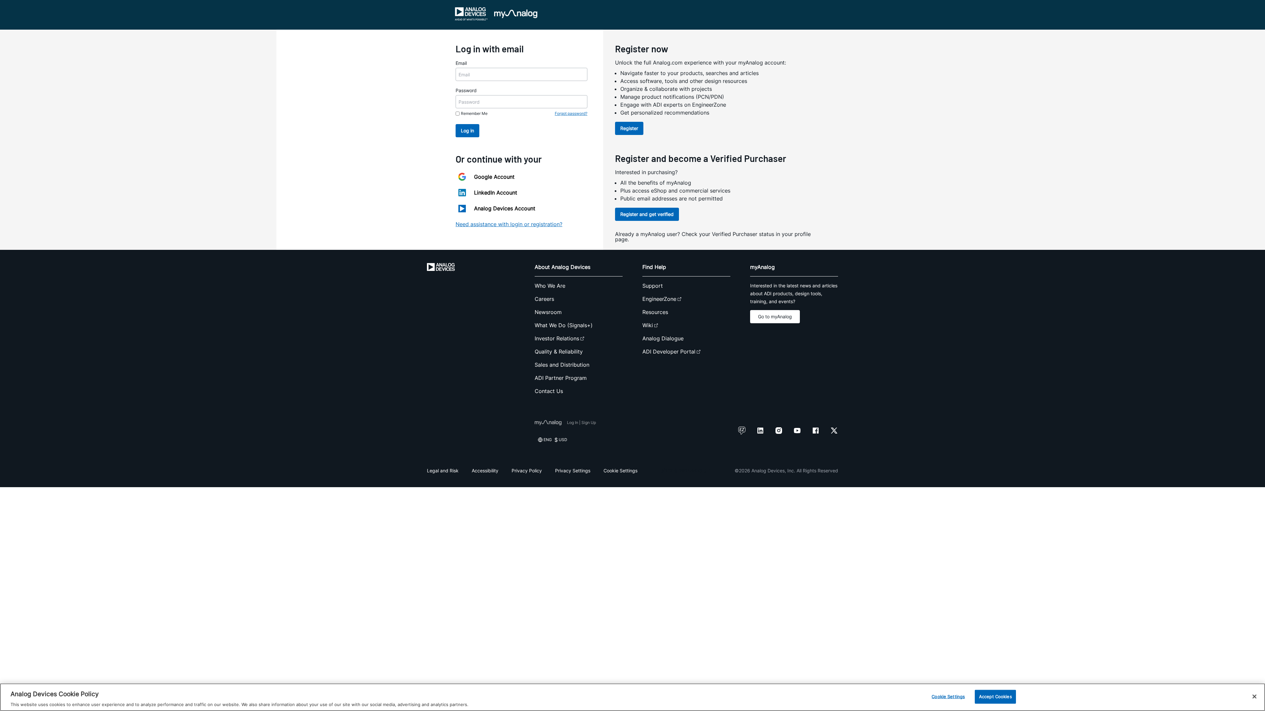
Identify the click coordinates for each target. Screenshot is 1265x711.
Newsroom (548, 312)
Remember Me (474, 113)
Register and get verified (647, 214)
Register (629, 128)
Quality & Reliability (559, 351)
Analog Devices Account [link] (504, 208)
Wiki (647, 325)
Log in (467, 130)
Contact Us (549, 391)
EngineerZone (659, 299)
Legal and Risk (443, 470)
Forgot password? (571, 113)
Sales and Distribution (562, 364)
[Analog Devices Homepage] (471, 13)
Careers (544, 299)
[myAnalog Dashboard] (515, 13)
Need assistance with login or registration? (509, 224)
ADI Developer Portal (668, 351)
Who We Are (550, 285)
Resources (655, 312)
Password (466, 90)
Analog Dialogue (663, 338)
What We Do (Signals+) (564, 325)
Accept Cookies (995, 696)
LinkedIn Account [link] (495, 192)
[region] (632, 697)
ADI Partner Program (561, 378)
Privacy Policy (527, 470)
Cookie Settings (620, 470)
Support (652, 285)
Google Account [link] (494, 176)
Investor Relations (557, 338)
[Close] (1254, 696)
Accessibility (485, 470)
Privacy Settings (572, 470)
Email (461, 63)
